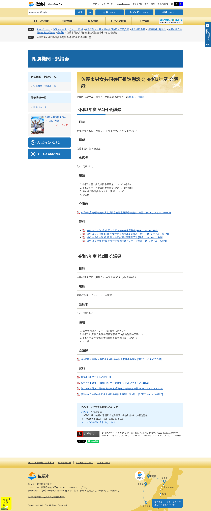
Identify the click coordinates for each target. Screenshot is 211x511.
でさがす (109, 12)
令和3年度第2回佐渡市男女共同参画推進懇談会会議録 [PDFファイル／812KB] (121, 359)
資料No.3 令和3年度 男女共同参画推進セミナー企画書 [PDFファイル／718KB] (127, 241)
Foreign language (123, 4)
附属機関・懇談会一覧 (44, 76)
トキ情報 (144, 21)
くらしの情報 (41, 21)
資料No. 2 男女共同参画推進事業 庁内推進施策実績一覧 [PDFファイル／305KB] (122, 388)
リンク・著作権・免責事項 (41, 462)
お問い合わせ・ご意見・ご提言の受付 (46, 496)
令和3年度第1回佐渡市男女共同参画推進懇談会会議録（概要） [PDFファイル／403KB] (126, 212)
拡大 (147, 4)
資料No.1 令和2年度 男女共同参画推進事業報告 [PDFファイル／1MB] (122, 230)
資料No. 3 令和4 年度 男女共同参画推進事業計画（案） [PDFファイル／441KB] (122, 394)
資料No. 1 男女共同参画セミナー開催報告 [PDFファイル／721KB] (115, 383)
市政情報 (67, 21)
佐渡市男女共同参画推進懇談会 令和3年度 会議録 (62, 37)
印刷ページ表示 (136, 97)
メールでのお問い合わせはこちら (98, 422)
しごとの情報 (118, 21)
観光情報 (93, 21)
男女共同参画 (138, 29)
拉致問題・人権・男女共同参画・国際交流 (107, 29)
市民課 (84, 412)
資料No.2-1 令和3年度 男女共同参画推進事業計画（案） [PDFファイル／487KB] (128, 234)
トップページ (43, 29)
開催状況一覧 (38, 97)
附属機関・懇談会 (157, 29)
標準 (153, 4)
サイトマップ (107, 4)
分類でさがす (60, 29)
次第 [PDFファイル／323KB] (96, 377)
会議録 (60, 32)
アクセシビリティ (84, 462)
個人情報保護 (64, 462)
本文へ (96, 4)
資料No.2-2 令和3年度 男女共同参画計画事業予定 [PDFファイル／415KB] (124, 237)
